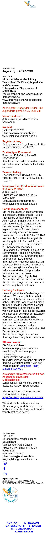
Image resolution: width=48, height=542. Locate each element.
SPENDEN (35, 525)
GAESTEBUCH (24, 531)
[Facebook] (5, 468)
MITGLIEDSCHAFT (27, 527)
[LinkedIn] (5, 473)
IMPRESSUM (31, 522)
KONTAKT (13, 522)
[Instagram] (5, 463)
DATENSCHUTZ (15, 525)
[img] (30, 4)
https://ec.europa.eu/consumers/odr (22, 397)
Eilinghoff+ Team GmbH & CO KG (20, 367)
